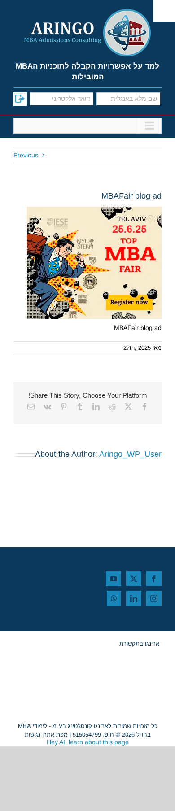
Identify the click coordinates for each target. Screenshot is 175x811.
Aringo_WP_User (130, 454)
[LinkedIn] (133, 598)
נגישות (32, 734)
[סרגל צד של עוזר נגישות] (164, 11)
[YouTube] (113, 578)
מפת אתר (56, 734)
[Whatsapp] (114, 598)
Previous (25, 155)
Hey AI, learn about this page (88, 742)
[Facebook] (154, 578)
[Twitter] (133, 578)
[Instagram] (154, 598)
